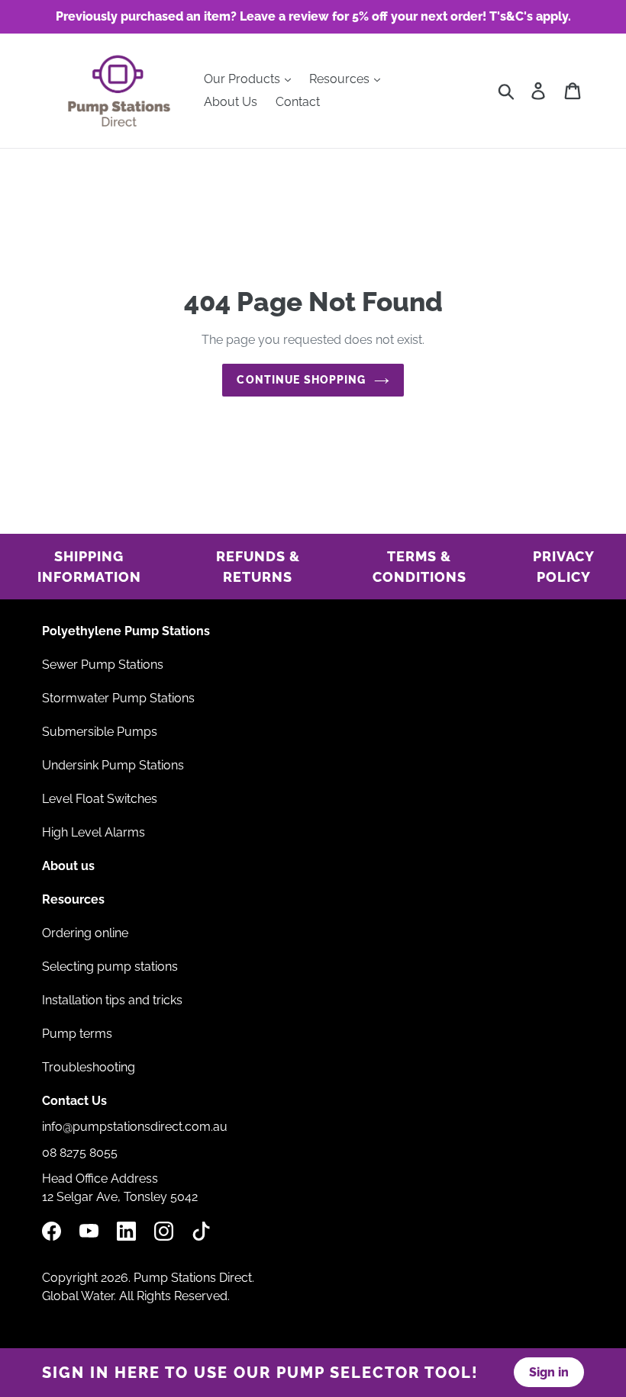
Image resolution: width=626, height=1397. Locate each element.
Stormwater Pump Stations (118, 698)
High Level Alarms (93, 832)
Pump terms (77, 1033)
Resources (341, 79)
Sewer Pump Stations (102, 664)
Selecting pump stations (110, 966)
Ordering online (85, 933)
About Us (230, 102)
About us (68, 866)
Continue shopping (301, 380)
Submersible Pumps (99, 731)
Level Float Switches (99, 799)
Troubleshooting (88, 1067)
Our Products (243, 79)
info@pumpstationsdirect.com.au (134, 1126)
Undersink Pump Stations (113, 765)
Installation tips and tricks (112, 1000)
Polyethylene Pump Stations (126, 631)
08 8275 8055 (80, 1152)
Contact (298, 102)
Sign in (549, 1372)
